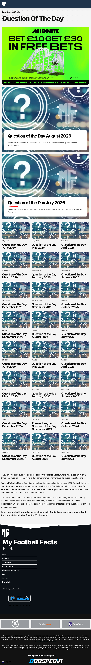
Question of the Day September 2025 (14, 335)
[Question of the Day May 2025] (45, 349)
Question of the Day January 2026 (73, 276)
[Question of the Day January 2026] (75, 260)
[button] (83, 4)
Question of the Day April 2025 (73, 365)
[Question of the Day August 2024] (45, 441)
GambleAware (42, 641)
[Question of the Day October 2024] (75, 409)
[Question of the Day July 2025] (75, 319)
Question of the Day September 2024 (14, 457)
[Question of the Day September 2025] (16, 319)
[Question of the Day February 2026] (45, 260)
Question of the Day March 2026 (14, 276)
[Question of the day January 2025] (75, 379)
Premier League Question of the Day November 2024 (44, 426)
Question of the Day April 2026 (73, 246)
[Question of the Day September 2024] (16, 441)
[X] (11, 548)
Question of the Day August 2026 (39, 136)
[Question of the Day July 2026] (45, 186)
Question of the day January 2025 (73, 395)
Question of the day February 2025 (44, 395)
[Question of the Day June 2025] (16, 349)
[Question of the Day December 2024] (16, 409)
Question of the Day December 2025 (14, 306)
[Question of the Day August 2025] (45, 319)
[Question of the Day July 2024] (75, 441)
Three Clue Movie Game (47, 475)
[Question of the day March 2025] (16, 379)
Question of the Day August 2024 (44, 457)
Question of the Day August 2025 (44, 335)
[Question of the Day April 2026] (75, 230)
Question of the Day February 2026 (44, 276)
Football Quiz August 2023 (51, 489)
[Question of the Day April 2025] (75, 349)
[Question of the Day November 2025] (45, 290)
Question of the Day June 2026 (14, 246)
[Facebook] (3, 548)
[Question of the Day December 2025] (16, 290)
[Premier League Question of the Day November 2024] (45, 409)
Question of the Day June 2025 (14, 365)
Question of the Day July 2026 (36, 202)
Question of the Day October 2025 (73, 306)
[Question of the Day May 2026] (45, 230)
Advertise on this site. (19, 605)
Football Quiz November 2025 (16, 489)
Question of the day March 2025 (14, 395)
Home (4, 12)
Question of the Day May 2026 (44, 246)
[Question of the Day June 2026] (16, 230)
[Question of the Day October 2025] (75, 290)
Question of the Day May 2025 (44, 365)
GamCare (52, 641)
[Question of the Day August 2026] (45, 119)
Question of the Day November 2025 (44, 306)
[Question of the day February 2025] (45, 379)
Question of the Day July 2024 (73, 457)
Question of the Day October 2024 (73, 425)
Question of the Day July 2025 (73, 335)
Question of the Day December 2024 (14, 425)
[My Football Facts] (4, 4)
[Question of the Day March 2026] (16, 260)
